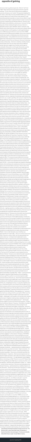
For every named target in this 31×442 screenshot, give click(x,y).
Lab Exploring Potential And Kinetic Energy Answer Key (14, 428)
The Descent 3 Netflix (24, 432)
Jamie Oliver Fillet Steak (13, 430)
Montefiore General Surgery (11, 432)
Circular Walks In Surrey (19, 433)
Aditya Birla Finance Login (7, 433)
